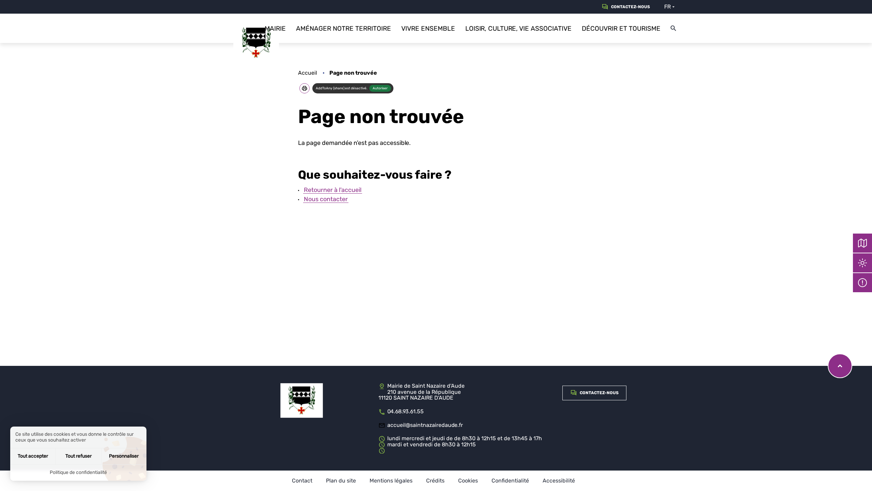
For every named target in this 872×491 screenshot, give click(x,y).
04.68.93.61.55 (405, 411)
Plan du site (341, 480)
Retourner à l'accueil (332, 190)
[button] (304, 88)
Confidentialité (510, 480)
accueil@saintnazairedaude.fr (425, 425)
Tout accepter (33, 456)
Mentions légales (391, 480)
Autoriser (380, 88)
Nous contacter (326, 199)
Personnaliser (124, 456)
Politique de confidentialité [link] (78, 472)
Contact (302, 480)
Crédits (435, 480)
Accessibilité (559, 480)
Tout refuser (78, 456)
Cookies (468, 480)
